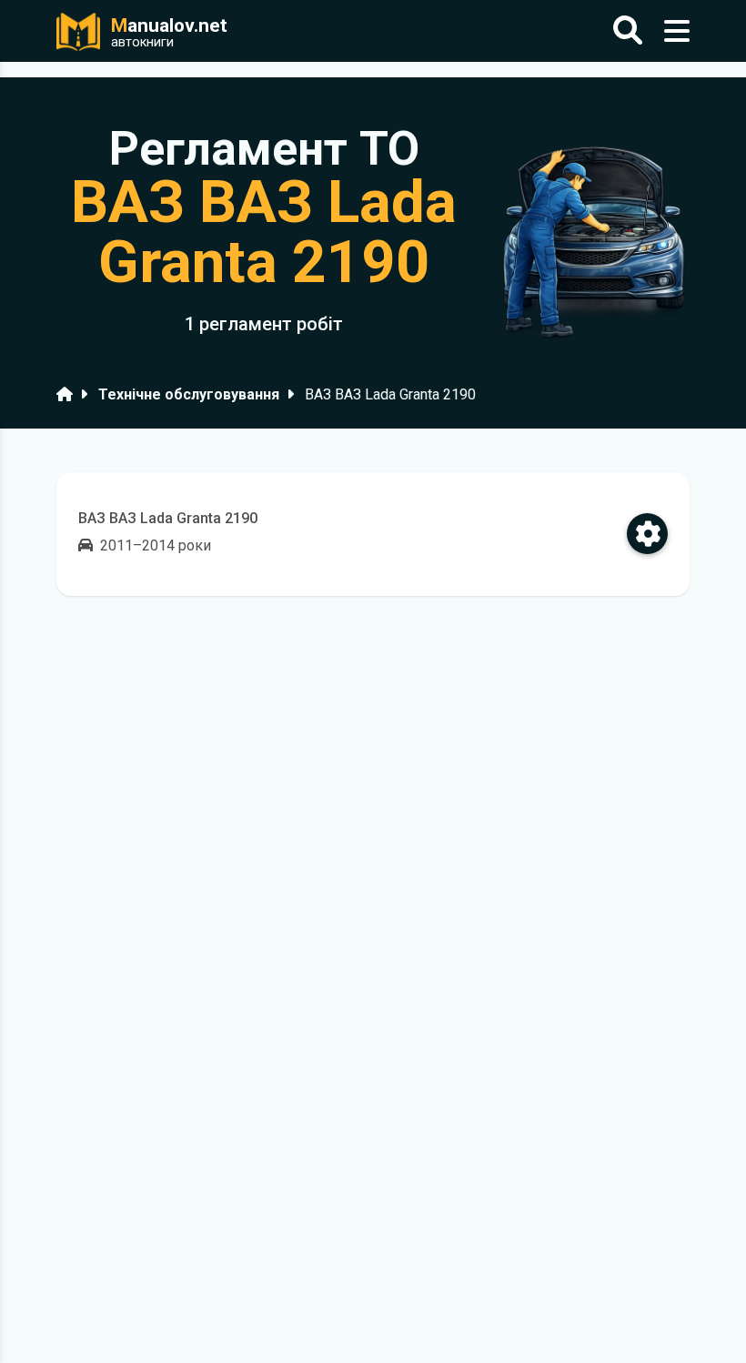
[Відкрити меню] (677, 31)
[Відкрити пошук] (627, 31)
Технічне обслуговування (188, 394)
